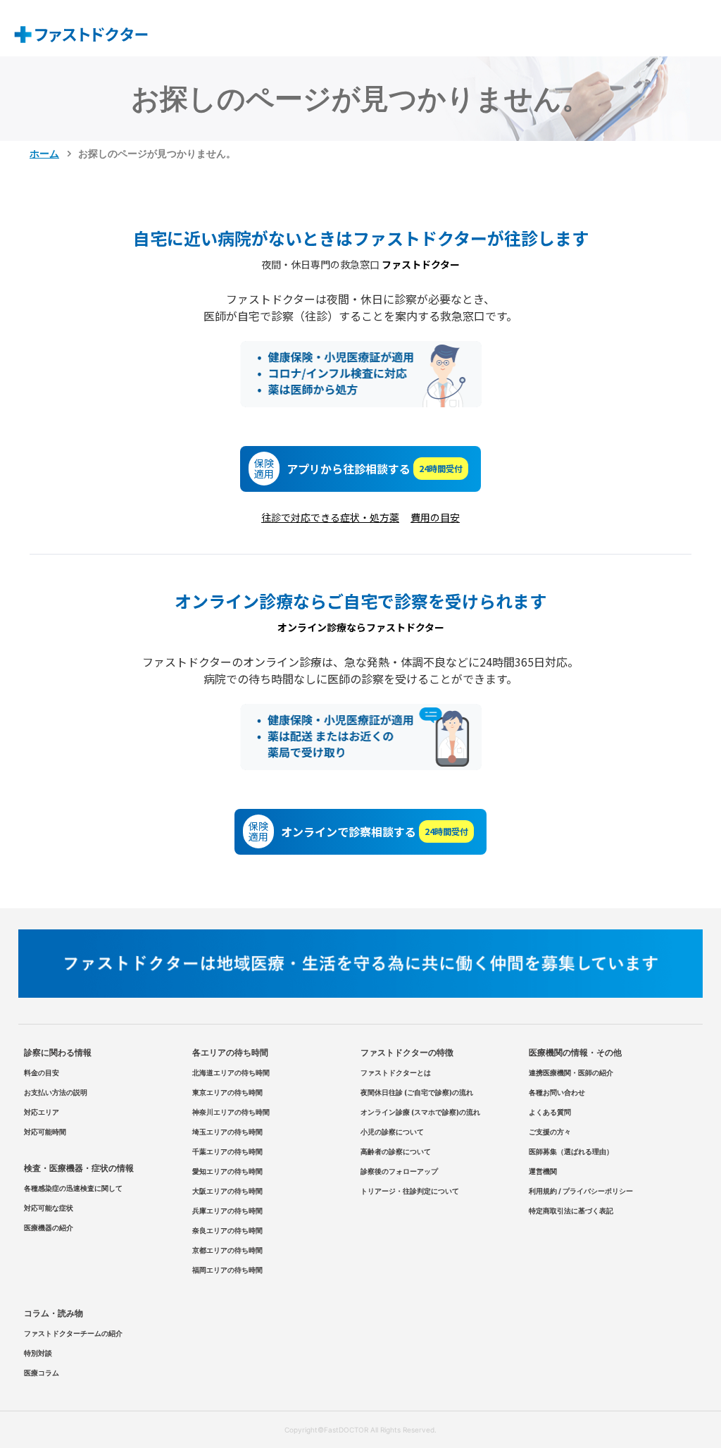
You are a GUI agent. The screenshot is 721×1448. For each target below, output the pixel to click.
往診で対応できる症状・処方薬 (330, 517)
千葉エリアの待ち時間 (227, 1151)
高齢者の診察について (395, 1151)
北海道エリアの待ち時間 (231, 1072)
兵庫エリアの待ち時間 (227, 1210)
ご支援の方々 (550, 1131)
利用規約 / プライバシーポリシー (581, 1191)
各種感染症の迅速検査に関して (73, 1188)
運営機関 (543, 1171)
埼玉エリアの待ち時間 (227, 1131)
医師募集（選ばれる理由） (571, 1151)
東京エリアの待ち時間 (227, 1092)
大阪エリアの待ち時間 (227, 1191)
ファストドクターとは (395, 1072)
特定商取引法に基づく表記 (571, 1210)
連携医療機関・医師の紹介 (571, 1072)
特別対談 (38, 1353)
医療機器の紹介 (48, 1227)
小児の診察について (392, 1131)
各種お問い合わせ (557, 1092)
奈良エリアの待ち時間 (227, 1230)
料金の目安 (41, 1072)
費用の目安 (435, 517)
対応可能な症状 (48, 1207)
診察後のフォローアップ (399, 1171)
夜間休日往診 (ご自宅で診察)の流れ (416, 1092)
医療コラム (41, 1372)
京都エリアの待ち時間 (227, 1250)
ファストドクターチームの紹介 (73, 1333)
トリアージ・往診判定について (409, 1191)
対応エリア (41, 1112)
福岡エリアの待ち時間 (227, 1270)
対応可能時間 (45, 1131)
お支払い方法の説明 (55, 1092)
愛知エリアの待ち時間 (227, 1171)
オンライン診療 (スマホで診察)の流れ (420, 1112)
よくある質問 (550, 1112)
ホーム (44, 153)
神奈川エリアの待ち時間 (231, 1112)
